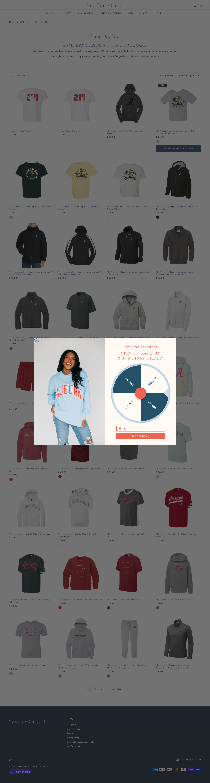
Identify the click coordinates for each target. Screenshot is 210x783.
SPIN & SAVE (140, 435)
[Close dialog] (36, 341)
